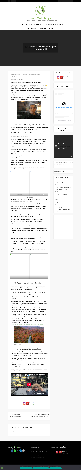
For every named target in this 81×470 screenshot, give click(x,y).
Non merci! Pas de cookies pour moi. (40, 468)
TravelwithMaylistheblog (16, 74)
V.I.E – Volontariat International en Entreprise (40, 28)
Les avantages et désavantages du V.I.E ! (16, 415)
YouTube (59, 24)
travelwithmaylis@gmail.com (37, 457)
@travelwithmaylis (59, 171)
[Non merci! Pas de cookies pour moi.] (79, 467)
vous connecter (19, 431)
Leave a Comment (14, 76)
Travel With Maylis (40, 18)
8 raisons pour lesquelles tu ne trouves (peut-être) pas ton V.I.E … (40, 415)
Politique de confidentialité (55, 468)
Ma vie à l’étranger (25, 24)
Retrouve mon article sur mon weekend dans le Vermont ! (27, 324)
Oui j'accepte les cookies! (26, 468)
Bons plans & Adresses (48, 24)
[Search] (71, 1)
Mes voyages (36, 24)
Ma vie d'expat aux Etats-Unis (34, 74)
